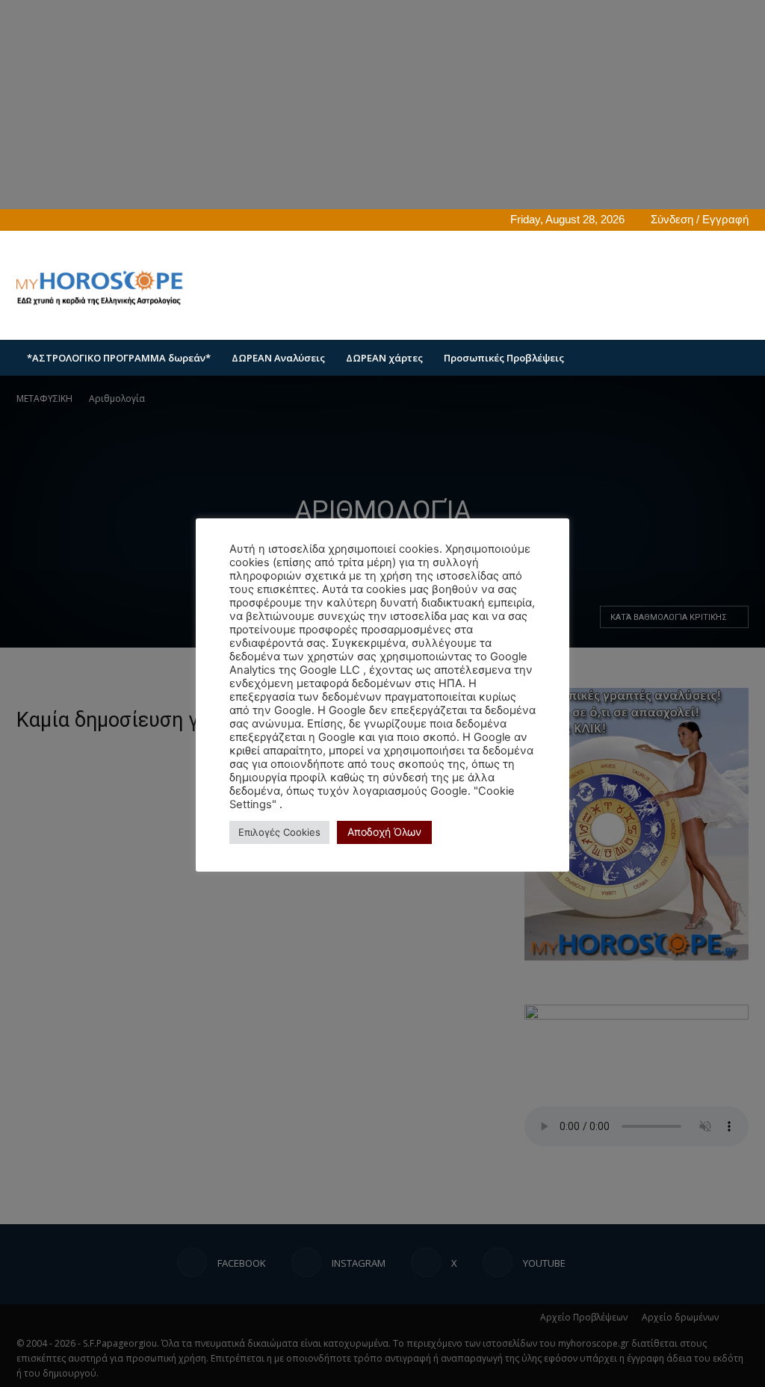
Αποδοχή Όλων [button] (384, 831)
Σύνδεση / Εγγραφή (700, 219)
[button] (731, 359)
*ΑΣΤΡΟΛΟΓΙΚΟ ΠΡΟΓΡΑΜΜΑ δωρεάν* (119, 357)
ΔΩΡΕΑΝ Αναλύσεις (278, 357)
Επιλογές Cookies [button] (279, 832)
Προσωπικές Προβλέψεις (504, 357)
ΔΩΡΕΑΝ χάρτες (384, 357)
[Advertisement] (476, 285)
